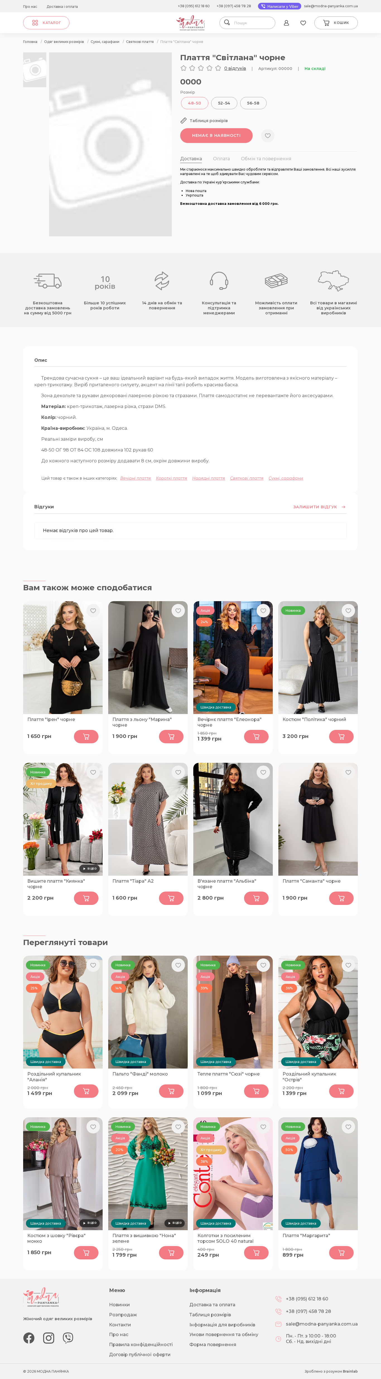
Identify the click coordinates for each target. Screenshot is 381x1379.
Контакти (120, 1324)
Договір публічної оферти (140, 1354)
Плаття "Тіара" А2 (133, 881)
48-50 (194, 103)
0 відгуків (235, 68)
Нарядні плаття (208, 478)
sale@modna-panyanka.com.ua (331, 6)
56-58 (253, 103)
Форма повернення (212, 1344)
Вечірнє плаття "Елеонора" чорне (229, 722)
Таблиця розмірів (210, 1314)
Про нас (30, 6)
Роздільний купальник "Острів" (309, 1076)
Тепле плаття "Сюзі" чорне (228, 1074)
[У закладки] (267, 135)
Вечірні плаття (135, 478)
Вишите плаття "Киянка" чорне (56, 884)
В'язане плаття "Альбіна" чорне (226, 884)
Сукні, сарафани (286, 478)
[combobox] (252, 23)
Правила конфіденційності (141, 1344)
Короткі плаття (171, 478)
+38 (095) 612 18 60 (194, 6)
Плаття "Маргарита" (306, 1235)
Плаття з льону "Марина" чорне (142, 722)
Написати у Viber (282, 6)
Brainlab (350, 1371)
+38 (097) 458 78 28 (234, 6)
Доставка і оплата (62, 6)
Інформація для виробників (222, 1324)
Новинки (119, 1304)
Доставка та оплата (212, 1304)
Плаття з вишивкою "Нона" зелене (144, 1238)
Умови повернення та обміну (223, 1334)
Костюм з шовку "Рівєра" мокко (56, 1238)
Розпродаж (123, 1314)
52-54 (224, 103)
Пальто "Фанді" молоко (140, 1074)
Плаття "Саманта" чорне (312, 881)
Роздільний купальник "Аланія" (54, 1076)
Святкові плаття (247, 478)
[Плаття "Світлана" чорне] (110, 234)
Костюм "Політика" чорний (314, 719)
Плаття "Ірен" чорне (51, 719)
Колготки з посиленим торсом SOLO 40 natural (225, 1238)
